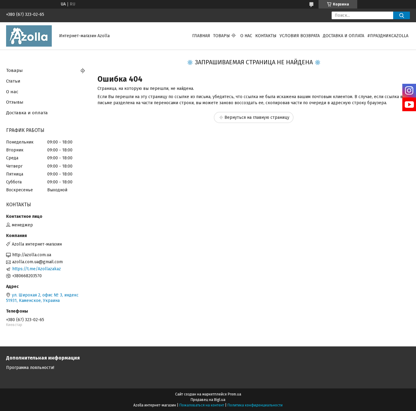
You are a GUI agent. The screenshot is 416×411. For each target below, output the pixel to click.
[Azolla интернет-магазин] (29, 35)
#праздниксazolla (387, 35)
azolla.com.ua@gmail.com (37, 261)
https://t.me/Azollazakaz (36, 268)
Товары (221, 35)
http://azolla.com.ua (31, 254)
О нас (246, 35)
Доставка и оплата (343, 35)
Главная (201, 35)
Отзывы (14, 102)
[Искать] (401, 15)
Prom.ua (234, 394)
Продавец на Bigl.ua (208, 400)
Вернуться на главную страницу (256, 117)
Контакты (266, 35)
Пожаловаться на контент (201, 405)
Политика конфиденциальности (255, 405)
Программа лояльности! (30, 367)
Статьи (13, 81)
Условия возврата (300, 35)
